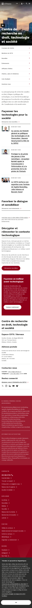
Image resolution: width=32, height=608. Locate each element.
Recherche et (9, 515)
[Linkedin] (10, 386)
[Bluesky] (17, 386)
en (17, 3)
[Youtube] (13, 386)
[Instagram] (6, 386)
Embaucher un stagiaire (11, 484)
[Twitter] (3, 386)
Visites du (7, 528)
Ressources (8, 487)
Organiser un (9, 540)
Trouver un (7, 481)
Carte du (7, 534)
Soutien (7, 490)
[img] (6, 3)
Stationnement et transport (12, 531)
